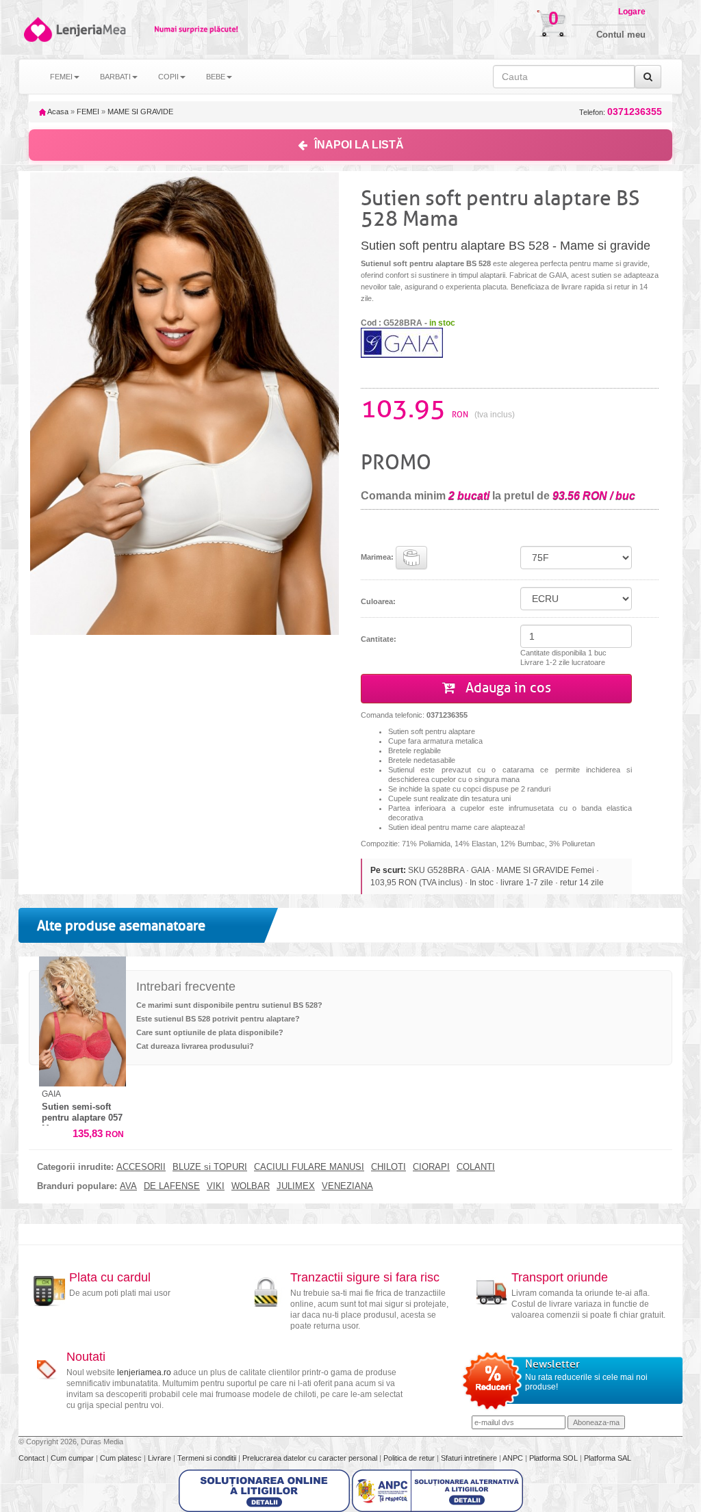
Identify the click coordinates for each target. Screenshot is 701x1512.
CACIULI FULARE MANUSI (309, 1167)
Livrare (160, 1458)
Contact (32, 1458)
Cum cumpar (73, 1458)
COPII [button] (168, 77)
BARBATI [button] (115, 77)
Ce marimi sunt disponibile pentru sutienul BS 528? (229, 1005)
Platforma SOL (553, 1458)
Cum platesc (122, 1458)
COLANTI (476, 1167)
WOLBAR (250, 1186)
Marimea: (378, 557)
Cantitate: (378, 639)
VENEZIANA (347, 1186)
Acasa (57, 111)
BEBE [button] (215, 77)
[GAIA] (402, 342)
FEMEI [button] (61, 77)
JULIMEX (296, 1186)
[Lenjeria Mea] (36, 29)
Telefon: (620, 112)
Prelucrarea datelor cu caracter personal (310, 1458)
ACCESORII (141, 1167)
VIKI (216, 1186)
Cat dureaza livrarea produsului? (195, 1046)
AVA (128, 1186)
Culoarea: (378, 601)
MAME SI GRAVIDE (140, 111)
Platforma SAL (607, 1458)
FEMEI (88, 111)
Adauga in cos (506, 687)
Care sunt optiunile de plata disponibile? (209, 1032)
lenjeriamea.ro (144, 1372)
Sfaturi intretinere (470, 1458)
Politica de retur (410, 1458)
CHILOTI (388, 1167)
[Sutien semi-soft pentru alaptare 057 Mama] (82, 1021)
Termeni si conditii (207, 1458)
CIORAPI (431, 1167)
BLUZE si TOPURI (210, 1167)
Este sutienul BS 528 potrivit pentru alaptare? (218, 1019)
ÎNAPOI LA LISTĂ (359, 145)
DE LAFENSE (172, 1186)
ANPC (512, 1458)
